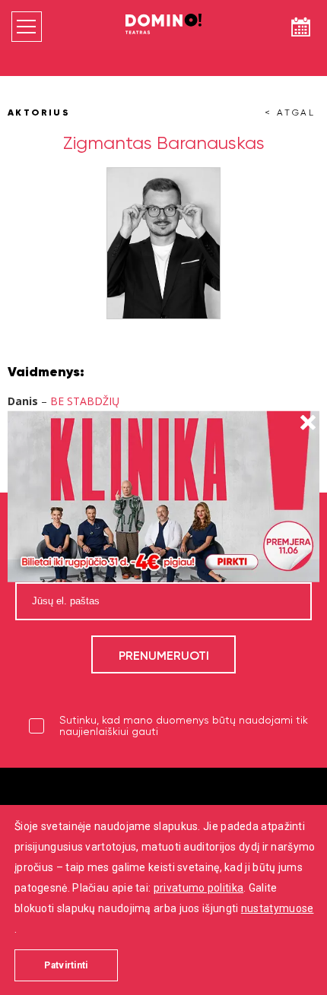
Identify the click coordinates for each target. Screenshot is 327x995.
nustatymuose (277, 908)
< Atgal (290, 112)
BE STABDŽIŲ (84, 401)
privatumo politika (198, 888)
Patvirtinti (65, 965)
